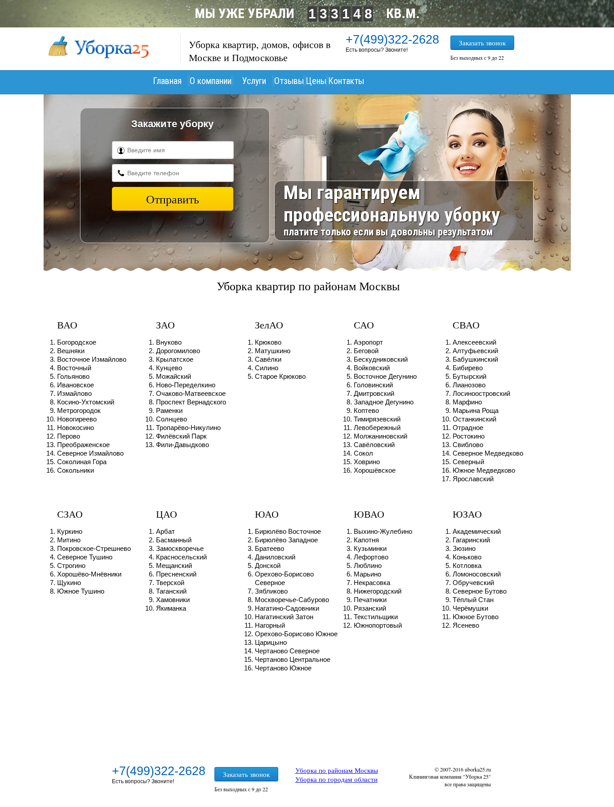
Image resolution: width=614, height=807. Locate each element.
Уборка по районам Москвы (336, 770)
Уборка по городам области (336, 779)
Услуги (254, 80)
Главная (167, 80)
